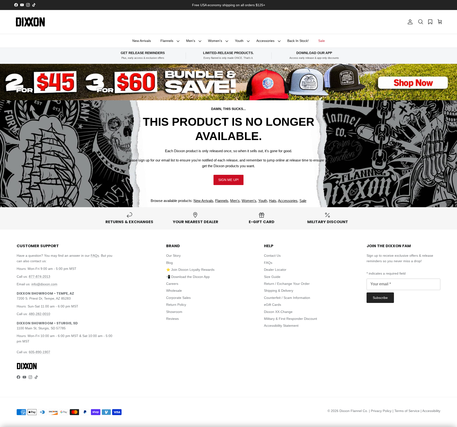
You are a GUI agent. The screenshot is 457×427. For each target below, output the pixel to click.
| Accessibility (430, 411)
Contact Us (272, 255)
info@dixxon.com (44, 284)
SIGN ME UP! (228, 180)
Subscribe (380, 298)
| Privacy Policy (380, 411)
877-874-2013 (39, 276)
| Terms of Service (406, 411)
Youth (239, 41)
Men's (190, 41)
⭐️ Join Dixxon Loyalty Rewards (190, 269)
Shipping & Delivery (278, 290)
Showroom (174, 312)
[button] (420, 22)
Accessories (265, 41)
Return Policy (176, 304)
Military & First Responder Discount (290, 319)
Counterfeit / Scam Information (287, 298)
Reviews (172, 319)
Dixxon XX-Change (278, 312)
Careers (172, 284)
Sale (321, 41)
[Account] (409, 22)
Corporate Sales (178, 298)
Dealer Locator (275, 269)
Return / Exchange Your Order (287, 284)
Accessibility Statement (281, 325)
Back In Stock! (298, 41)
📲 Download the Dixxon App (188, 277)
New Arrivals (141, 41)
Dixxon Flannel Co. (353, 411)
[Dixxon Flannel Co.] (30, 22)
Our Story (173, 255)
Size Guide (272, 277)
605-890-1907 (39, 352)
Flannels (166, 41)
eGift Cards (272, 304)
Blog (169, 263)
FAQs (95, 255)
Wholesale (174, 290)
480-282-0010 (39, 314)
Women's (215, 41)
